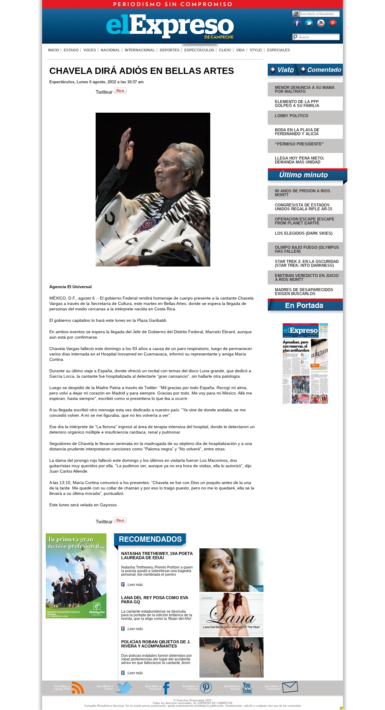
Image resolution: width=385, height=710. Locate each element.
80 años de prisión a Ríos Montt (302, 193)
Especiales (278, 50)
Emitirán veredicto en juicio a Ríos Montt (307, 277)
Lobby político (291, 116)
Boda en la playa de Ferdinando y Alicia (297, 132)
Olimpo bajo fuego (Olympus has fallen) (307, 249)
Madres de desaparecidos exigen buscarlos (304, 292)
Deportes (170, 50)
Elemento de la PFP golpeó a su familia (297, 103)
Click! (225, 50)
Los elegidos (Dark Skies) (303, 233)
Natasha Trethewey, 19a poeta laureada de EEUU (156, 555)
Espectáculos (199, 50)
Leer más (135, 585)
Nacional (110, 50)
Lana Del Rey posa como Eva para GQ (154, 599)
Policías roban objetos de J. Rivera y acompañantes (156, 643)
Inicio (53, 50)
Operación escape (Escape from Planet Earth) (304, 221)
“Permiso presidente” (299, 144)
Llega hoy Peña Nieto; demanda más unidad (299, 160)
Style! (256, 50)
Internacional (140, 50)
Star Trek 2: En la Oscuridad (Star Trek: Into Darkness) (307, 263)
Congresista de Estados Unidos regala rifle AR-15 (303, 207)
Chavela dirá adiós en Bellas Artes (141, 71)
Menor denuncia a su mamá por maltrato (304, 89)
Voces (89, 50)
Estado (71, 50)
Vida (240, 50)
